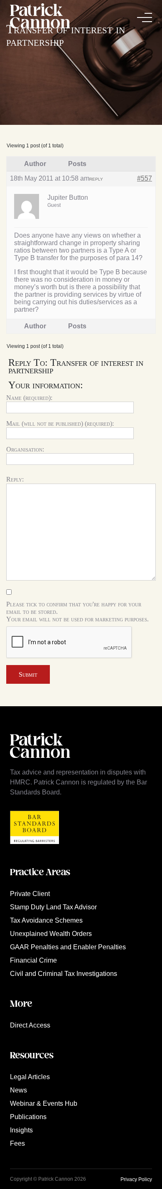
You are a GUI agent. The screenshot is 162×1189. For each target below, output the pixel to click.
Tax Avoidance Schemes (46, 920)
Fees (17, 1143)
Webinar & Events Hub (43, 1103)
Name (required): (29, 397)
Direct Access (30, 1025)
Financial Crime (33, 960)
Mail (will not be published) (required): (60, 423)
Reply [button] (96, 179)
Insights (21, 1130)
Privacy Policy (136, 1179)
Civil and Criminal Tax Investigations (63, 973)
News (18, 1090)
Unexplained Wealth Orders (51, 933)
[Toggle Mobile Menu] (144, 17)
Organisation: (25, 449)
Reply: (15, 479)
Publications (28, 1116)
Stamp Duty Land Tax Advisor (53, 907)
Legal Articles (30, 1076)
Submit (28, 674)
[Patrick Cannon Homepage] (40, 17)
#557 (144, 178)
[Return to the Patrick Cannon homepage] (40, 762)
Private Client (30, 893)
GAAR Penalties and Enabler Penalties (68, 947)
